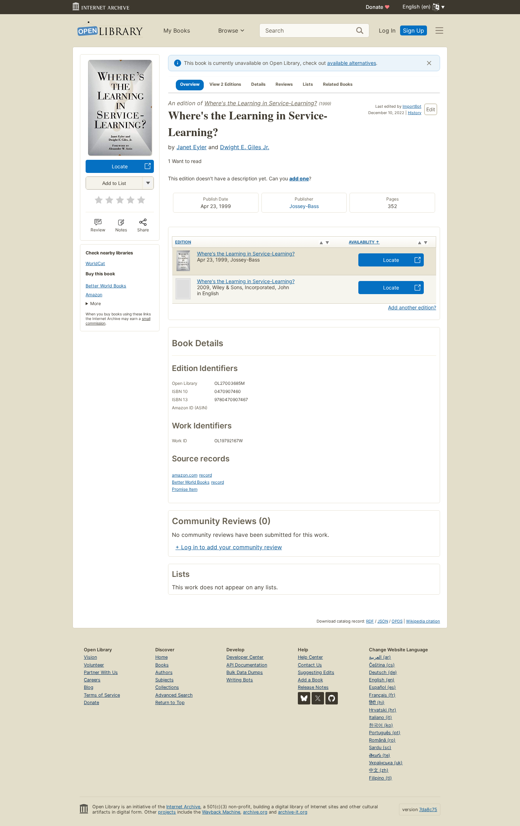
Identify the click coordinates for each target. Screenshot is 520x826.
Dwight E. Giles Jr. (244, 147)
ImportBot (412, 106)
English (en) (381, 679)
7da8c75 (428, 809)
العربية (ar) (380, 657)
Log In (387, 30)
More (95, 303)
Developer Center (245, 657)
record (205, 475)
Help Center (310, 657)
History (414, 112)
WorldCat (95, 263)
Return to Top (170, 702)
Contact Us (310, 665)
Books (162, 665)
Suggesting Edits (316, 672)
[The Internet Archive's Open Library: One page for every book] (109, 31)
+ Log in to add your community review (228, 547)
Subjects (164, 679)
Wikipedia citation (423, 621)
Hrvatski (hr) (382, 710)
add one (299, 178)
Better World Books (106, 285)
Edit (430, 109)
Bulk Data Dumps (244, 672)
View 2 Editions (225, 84)
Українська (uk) (386, 762)
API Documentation (246, 665)
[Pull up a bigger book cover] (120, 153)
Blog (88, 687)
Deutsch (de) (383, 672)
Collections (167, 687)
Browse (228, 30)
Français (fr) (382, 695)
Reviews (284, 84)
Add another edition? (412, 307)
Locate (120, 166)
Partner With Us (101, 672)
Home (161, 657)
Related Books (338, 84)
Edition (183, 242)
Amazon (94, 294)
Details (258, 84)
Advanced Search (174, 695)
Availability (364, 242)
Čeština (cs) (382, 665)
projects (167, 812)
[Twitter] (318, 698)
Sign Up (413, 30)
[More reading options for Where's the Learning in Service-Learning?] (148, 183)
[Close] (429, 63)
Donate (378, 7)
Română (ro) (382, 740)
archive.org (255, 812)
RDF (370, 621)
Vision (90, 657)
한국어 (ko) (381, 725)
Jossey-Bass (304, 206)
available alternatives (351, 63)
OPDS (397, 621)
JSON (382, 621)
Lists (308, 84)
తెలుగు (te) (379, 755)
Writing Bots (239, 679)
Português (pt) (384, 732)
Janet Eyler (192, 147)
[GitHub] (331, 698)
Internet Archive (183, 806)
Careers (92, 679)
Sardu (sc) (380, 747)
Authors (164, 672)
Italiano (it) (380, 717)
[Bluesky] (304, 698)
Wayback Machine (221, 812)
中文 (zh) (378, 770)
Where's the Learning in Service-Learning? (260, 103)
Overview (190, 84)
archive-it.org (292, 812)
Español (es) (382, 687)
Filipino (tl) (380, 778)
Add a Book (310, 679)
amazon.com (184, 475)
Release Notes (313, 687)
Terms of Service (102, 695)
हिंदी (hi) (377, 702)
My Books (176, 30)
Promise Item (184, 489)
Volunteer (94, 665)
